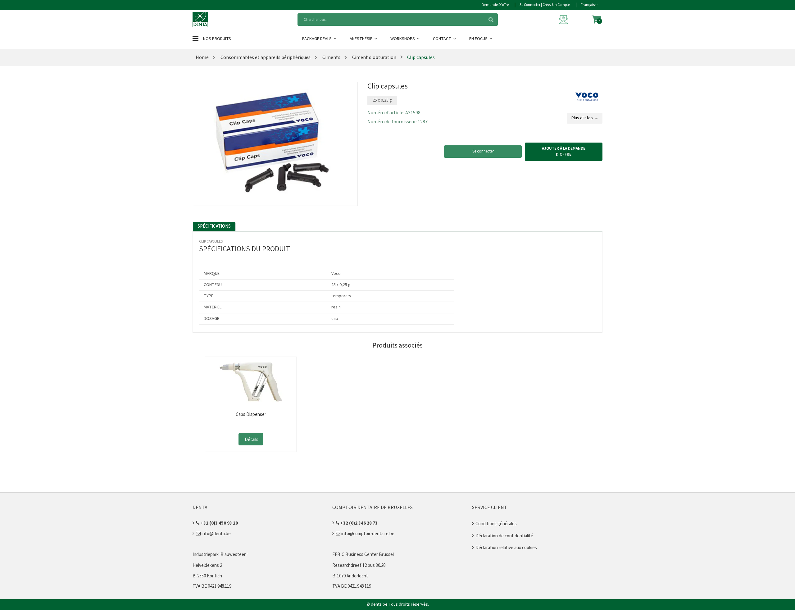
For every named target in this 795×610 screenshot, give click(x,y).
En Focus (478, 39)
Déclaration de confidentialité (504, 536)
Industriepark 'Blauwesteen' (220, 554)
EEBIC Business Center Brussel (363, 554)
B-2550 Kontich (207, 576)
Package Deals (317, 39)
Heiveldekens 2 (207, 565)
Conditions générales (496, 524)
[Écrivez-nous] (564, 19)
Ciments (330, 57)
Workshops (403, 39)
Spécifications (214, 226)
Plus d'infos (582, 118)
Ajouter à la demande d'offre (563, 151)
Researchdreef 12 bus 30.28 (358, 565)
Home (202, 57)
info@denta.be (216, 533)
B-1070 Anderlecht (350, 576)
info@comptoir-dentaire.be (367, 533)
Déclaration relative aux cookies (506, 547)
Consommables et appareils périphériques (265, 57)
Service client (489, 507)
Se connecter (483, 151)
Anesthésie (361, 39)
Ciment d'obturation (373, 57)
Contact (442, 39)
